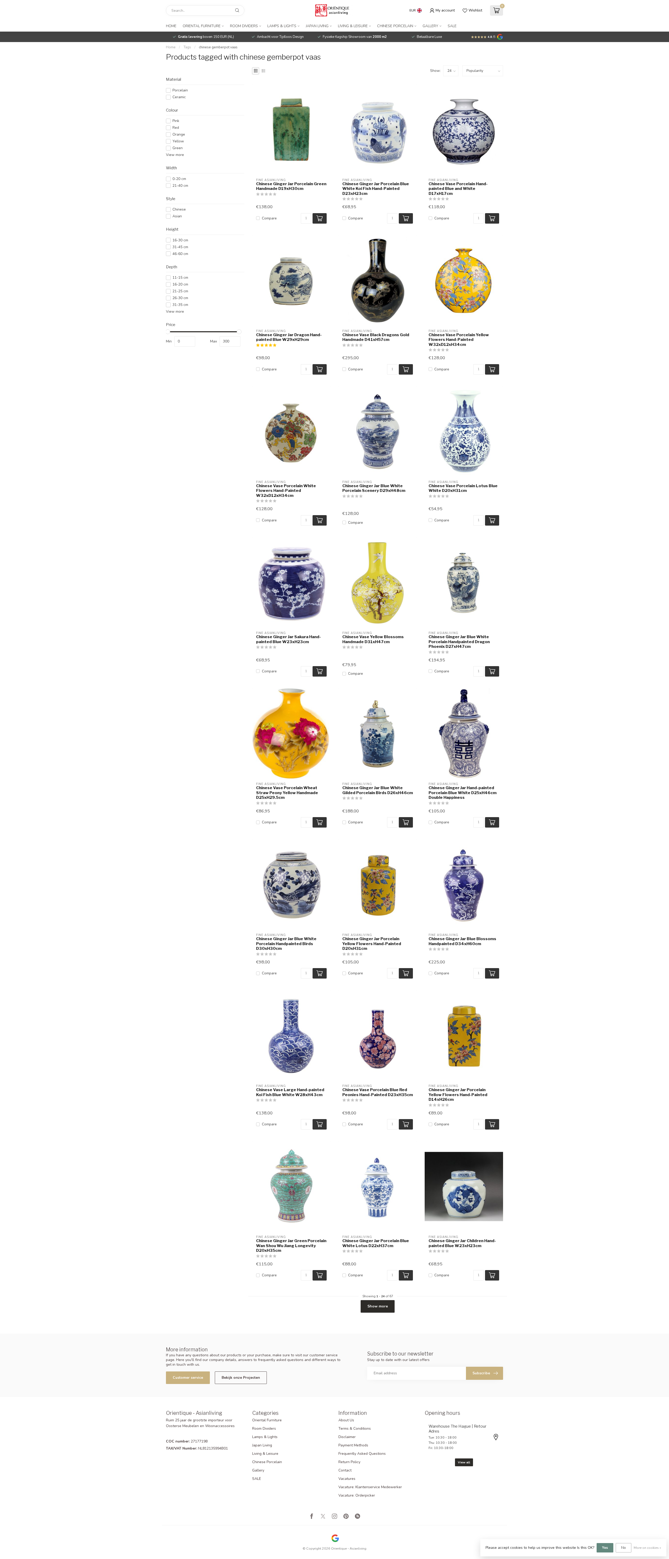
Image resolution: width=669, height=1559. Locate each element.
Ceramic (179, 97)
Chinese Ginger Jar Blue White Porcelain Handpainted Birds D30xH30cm (286, 943)
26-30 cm (180, 298)
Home (171, 26)
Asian (177, 216)
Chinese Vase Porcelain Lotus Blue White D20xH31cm (463, 488)
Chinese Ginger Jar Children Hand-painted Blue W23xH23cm (462, 1243)
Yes (605, 1547)
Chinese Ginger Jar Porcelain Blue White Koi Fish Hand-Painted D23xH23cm (375, 189)
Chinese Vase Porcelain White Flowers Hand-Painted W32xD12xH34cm (286, 491)
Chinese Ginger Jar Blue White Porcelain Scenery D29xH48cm (373, 488)
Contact (344, 1470)
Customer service (188, 1377)
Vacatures (346, 1478)
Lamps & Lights (281, 26)
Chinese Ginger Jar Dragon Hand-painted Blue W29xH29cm (289, 337)
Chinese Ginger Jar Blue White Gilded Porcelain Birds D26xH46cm (377, 790)
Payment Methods (353, 1445)
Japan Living (317, 26)
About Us (346, 1420)
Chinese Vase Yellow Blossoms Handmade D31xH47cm (373, 639)
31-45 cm (180, 247)
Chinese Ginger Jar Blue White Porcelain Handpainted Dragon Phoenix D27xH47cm (459, 642)
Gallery (430, 26)
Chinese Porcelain (395, 26)
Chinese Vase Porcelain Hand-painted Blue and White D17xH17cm (458, 189)
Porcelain (180, 90)
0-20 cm (179, 179)
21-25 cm (180, 291)
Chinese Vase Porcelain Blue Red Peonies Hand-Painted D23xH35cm (377, 1092)
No (623, 1547)
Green (177, 148)
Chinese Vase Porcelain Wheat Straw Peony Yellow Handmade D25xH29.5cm (287, 793)
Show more (377, 1306)
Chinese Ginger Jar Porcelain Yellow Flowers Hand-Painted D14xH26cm (458, 1094)
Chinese (179, 209)
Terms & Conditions (354, 1428)
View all (464, 1462)
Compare (269, 218)
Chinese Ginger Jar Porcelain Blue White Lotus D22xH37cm (375, 1243)
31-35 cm (180, 305)
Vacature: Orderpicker (356, 1495)
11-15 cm (180, 278)
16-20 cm (180, 284)
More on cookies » (647, 1547)
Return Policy (349, 1461)
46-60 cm (180, 254)
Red (175, 128)
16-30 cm (180, 240)
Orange (178, 134)
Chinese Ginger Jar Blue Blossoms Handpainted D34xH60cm (462, 941)
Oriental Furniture (202, 26)
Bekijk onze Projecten (241, 1377)
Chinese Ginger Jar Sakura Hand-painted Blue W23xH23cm (288, 639)
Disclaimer (347, 1436)
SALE (452, 26)
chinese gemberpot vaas (218, 47)
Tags (187, 47)
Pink (175, 121)
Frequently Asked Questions (362, 1453)
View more (175, 154)
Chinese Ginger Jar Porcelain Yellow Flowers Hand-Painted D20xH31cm (371, 943)
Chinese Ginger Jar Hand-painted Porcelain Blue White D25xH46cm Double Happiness (463, 793)
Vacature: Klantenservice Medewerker (370, 1487)
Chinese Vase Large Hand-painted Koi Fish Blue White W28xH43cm (290, 1092)
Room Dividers (244, 26)
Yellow (178, 141)
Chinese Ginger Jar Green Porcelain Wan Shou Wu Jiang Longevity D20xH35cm (291, 1245)
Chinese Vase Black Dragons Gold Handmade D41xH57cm (375, 337)
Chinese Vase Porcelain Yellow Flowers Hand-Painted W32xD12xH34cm (459, 340)
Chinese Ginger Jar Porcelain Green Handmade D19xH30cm (291, 186)
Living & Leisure (353, 26)
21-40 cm (180, 186)
